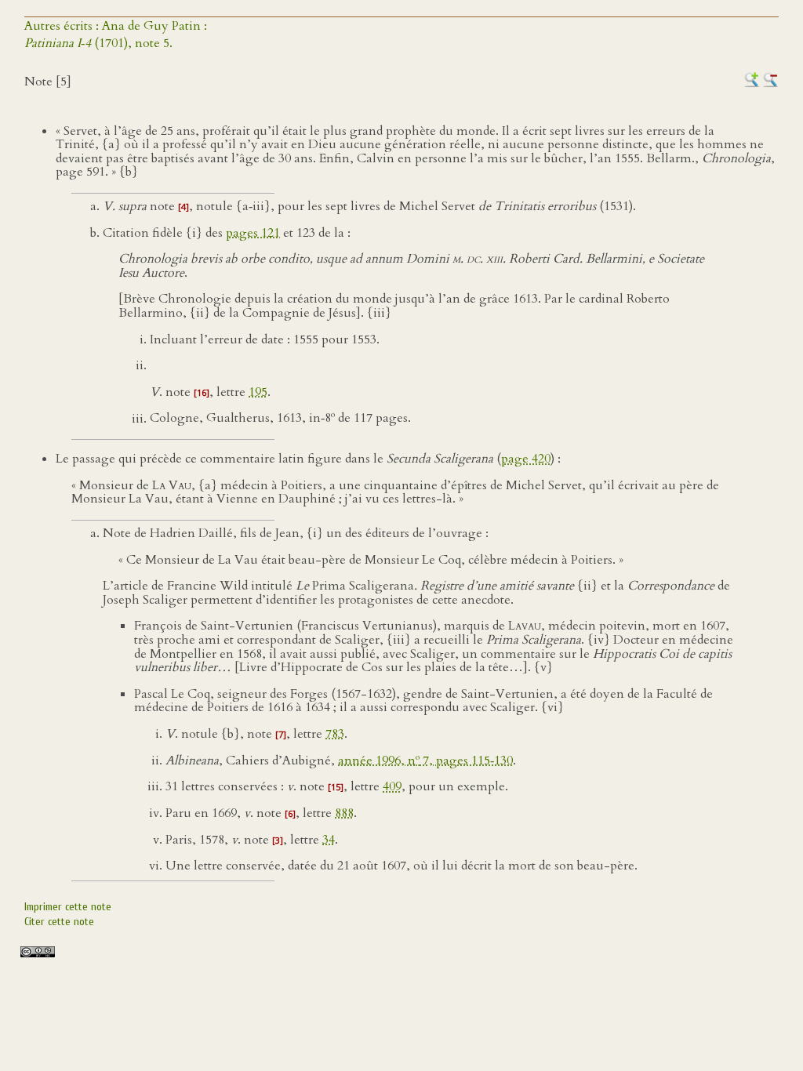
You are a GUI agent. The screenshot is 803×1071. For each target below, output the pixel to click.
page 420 (525, 458)
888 (344, 813)
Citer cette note (59, 921)
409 (392, 786)
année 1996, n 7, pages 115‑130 (425, 760)
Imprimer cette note (67, 906)
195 (258, 392)
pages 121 (253, 232)
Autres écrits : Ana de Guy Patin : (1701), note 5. (115, 34)
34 (328, 839)
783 (334, 733)
